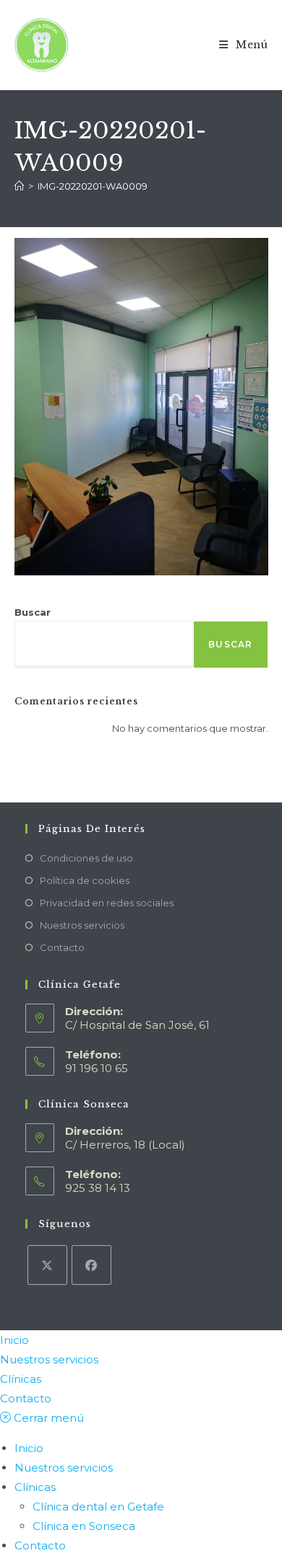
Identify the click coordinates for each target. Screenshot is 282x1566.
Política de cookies (84, 880)
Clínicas (20, 1379)
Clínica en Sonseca (84, 1526)
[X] (47, 1265)
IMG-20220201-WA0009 (93, 186)
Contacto (62, 947)
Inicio (14, 1340)
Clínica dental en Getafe (98, 1506)
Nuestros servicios (82, 925)
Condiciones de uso (86, 858)
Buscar (32, 612)
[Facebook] (91, 1265)
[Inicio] (19, 186)
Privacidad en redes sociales (107, 902)
